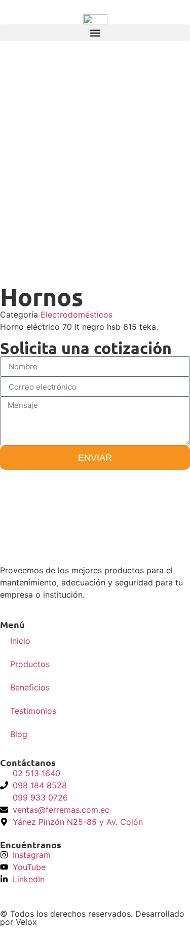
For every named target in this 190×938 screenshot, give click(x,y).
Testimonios (33, 711)
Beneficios (30, 687)
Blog (18, 734)
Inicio (20, 641)
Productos (30, 664)
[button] (95, 32)
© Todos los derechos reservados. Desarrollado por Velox (92, 918)
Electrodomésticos (76, 314)
